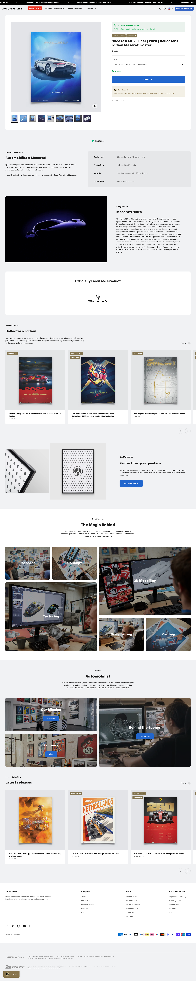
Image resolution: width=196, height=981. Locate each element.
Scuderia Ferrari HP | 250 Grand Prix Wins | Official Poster (159, 854)
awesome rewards (167, 93)
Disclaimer (130, 912)
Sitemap (129, 916)
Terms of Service (133, 904)
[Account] (160, 8)
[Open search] (155, 8)
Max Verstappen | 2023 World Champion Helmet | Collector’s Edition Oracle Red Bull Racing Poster (93, 415)
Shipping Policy (132, 908)
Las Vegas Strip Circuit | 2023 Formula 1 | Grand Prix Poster (159, 414)
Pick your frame (131, 483)
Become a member (184, 8)
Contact (172, 908)
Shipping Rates (175, 900)
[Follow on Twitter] (12, 926)
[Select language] (170, 8)
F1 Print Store (35, 8)
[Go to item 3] (32, 119)
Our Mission (86, 900)
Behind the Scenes (88, 904)
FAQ (170, 912)
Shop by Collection (53, 8)
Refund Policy (131, 900)
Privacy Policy (131, 897)
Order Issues (174, 904)
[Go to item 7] (69, 119)
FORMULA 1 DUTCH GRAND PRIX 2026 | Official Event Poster (96, 854)
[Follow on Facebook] (7, 926)
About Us (90, 8)
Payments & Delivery (177, 897)
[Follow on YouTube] (24, 926)
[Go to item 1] (14, 119)
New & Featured (75, 8)
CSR (82, 912)
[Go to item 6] (60, 119)
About (83, 897)
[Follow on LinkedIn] (30, 926)
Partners (84, 908)
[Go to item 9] (87, 119)
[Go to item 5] (50, 119)
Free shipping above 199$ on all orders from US (64, 3)
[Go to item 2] (23, 119)
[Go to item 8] (78, 119)
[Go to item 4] (41, 119)
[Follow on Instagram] (18, 926)
